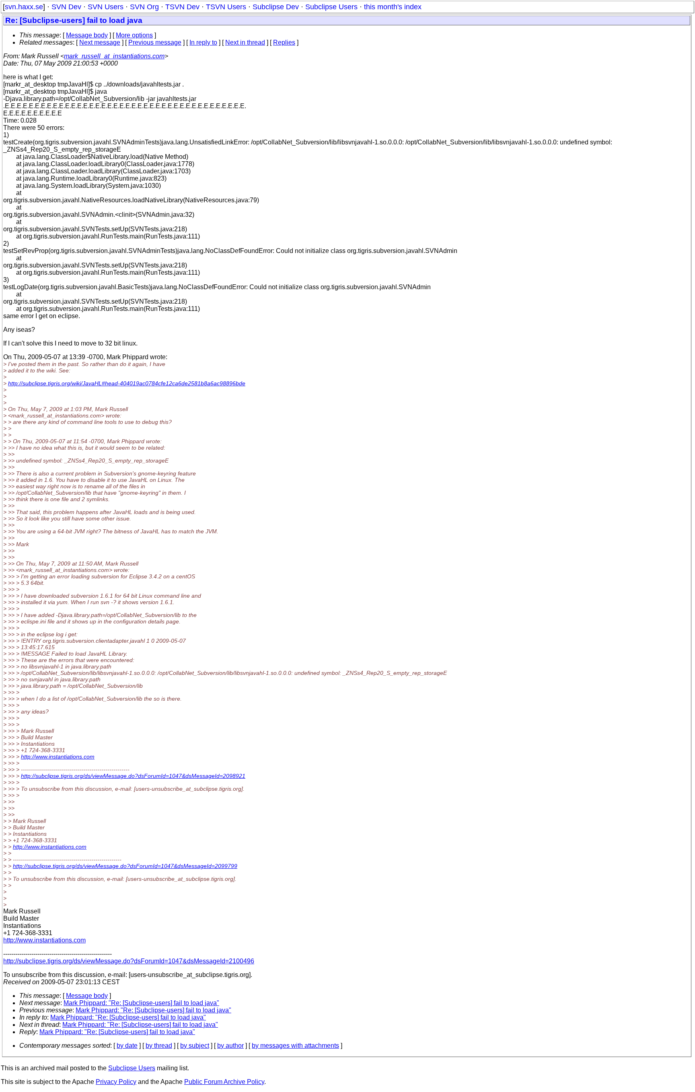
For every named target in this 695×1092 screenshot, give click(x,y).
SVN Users (105, 7)
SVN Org (144, 7)
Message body (87, 35)
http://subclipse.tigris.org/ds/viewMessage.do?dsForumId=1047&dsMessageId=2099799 (125, 866)
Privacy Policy (116, 1081)
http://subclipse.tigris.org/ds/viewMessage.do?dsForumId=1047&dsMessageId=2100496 (128, 961)
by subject (194, 1045)
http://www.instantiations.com (58, 756)
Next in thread (245, 42)
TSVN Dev (182, 7)
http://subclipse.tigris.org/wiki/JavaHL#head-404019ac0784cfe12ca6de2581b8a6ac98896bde (126, 383)
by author (230, 1045)
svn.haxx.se (24, 7)
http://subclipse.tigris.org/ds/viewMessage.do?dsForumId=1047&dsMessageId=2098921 (133, 776)
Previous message (154, 42)
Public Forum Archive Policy (224, 1081)
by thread (159, 1045)
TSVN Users (226, 7)
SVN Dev (66, 7)
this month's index (393, 7)
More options (134, 35)
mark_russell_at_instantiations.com (114, 56)
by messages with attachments (295, 1045)
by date (127, 1045)
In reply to (203, 42)
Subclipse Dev (276, 7)
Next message (99, 42)
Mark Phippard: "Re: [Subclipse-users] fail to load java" (141, 1002)
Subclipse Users (331, 7)
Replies (284, 42)
